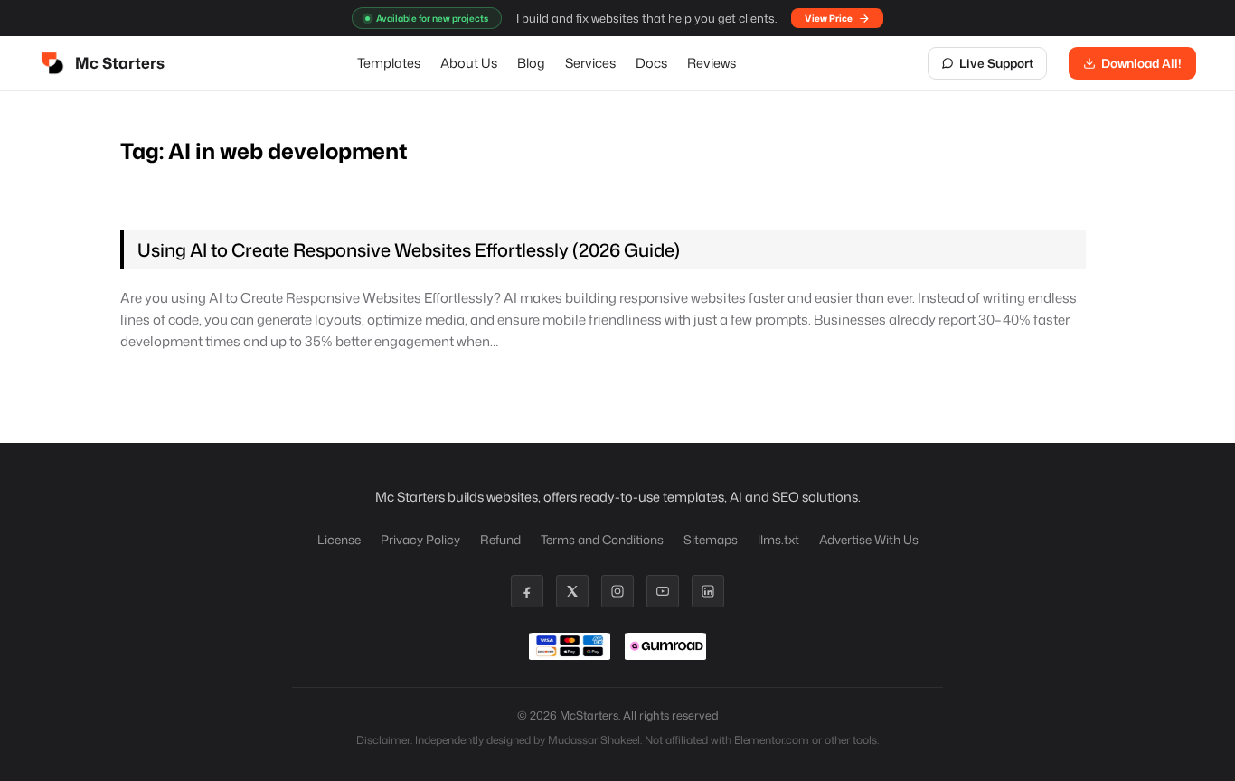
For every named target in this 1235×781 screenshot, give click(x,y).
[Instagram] (617, 591)
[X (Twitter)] (572, 591)
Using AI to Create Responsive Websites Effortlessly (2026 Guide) (408, 249)
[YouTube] (662, 591)
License (339, 539)
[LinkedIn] (708, 591)
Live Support (996, 62)
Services (590, 62)
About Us (468, 62)
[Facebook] (527, 591)
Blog (531, 62)
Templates (388, 62)
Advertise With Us (869, 539)
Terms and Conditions (602, 539)
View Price (829, 18)
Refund (500, 539)
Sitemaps (710, 539)
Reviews (711, 62)
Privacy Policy (420, 539)
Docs (651, 62)
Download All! (1141, 62)
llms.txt (778, 539)
